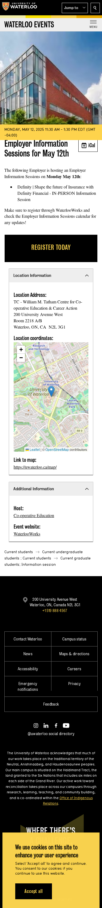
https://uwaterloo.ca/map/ (35, 467)
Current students (18, 552)
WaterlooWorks (27, 533)
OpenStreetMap (57, 449)
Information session (38, 564)
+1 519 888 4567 (54, 610)
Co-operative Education (34, 515)
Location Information (32, 275)
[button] (75, 8)
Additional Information (33, 488)
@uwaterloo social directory (51, 733)
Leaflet (34, 449)
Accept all (33, 891)
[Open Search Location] (95, 8)
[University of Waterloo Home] (19, 7)
